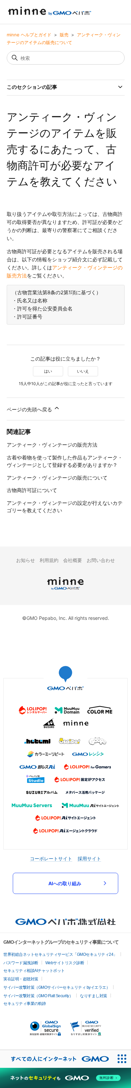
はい (48, 371)
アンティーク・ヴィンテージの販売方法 (52, 445)
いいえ (83, 371)
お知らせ (25, 560)
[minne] (65, 591)
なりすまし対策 (93, 995)
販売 (64, 34)
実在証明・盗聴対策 (20, 979)
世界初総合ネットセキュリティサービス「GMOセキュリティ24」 (60, 954)
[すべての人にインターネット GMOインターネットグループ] (56, 1059)
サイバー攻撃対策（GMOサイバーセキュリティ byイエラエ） (56, 987)
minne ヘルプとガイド (29, 34)
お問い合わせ (101, 560)
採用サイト (89, 858)
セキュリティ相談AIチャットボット (34, 970)
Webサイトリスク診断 (64, 963)
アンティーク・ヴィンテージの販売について (57, 478)
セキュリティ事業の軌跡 (24, 1003)
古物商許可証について (32, 490)
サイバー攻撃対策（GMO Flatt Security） (38, 995)
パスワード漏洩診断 (20, 963)
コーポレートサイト (51, 858)
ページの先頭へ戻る (30, 409)
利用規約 (49, 560)
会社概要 (72, 560)
